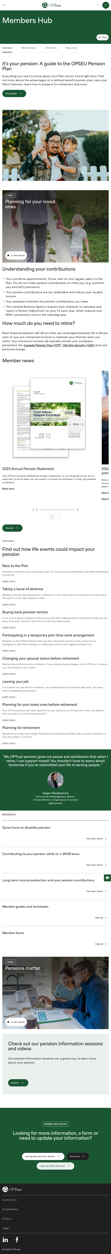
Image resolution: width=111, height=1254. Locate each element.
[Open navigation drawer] (4, 5)
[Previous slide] (52, 517)
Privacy (7, 1218)
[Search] (99, 5)
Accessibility (10, 1209)
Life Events (51, 47)
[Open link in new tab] (5, 1239)
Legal (5, 1228)
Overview (7, 47)
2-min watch (18, 255)
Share (104, 37)
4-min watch (18, 1021)
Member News (28, 47)
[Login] (105, 5)
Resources (71, 47)
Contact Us (9, 1200)
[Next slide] (59, 517)
